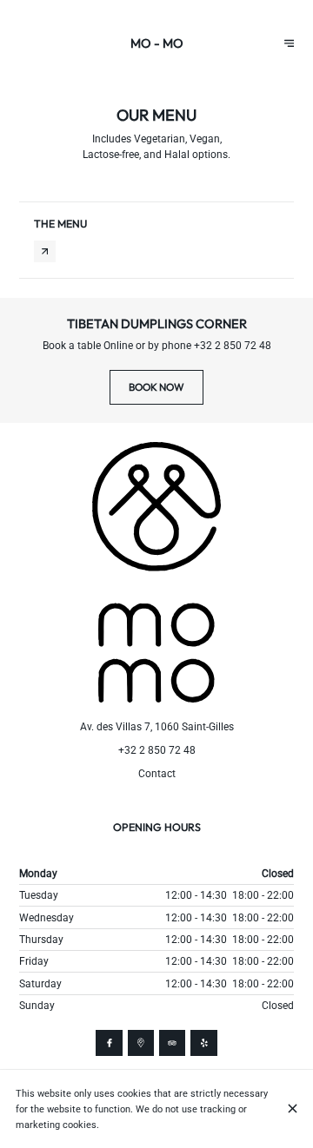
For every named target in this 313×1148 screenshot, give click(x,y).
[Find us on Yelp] (203, 1043)
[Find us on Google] (141, 1043)
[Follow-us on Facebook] (109, 1043)
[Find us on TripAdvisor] (172, 1043)
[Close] (293, 1108)
